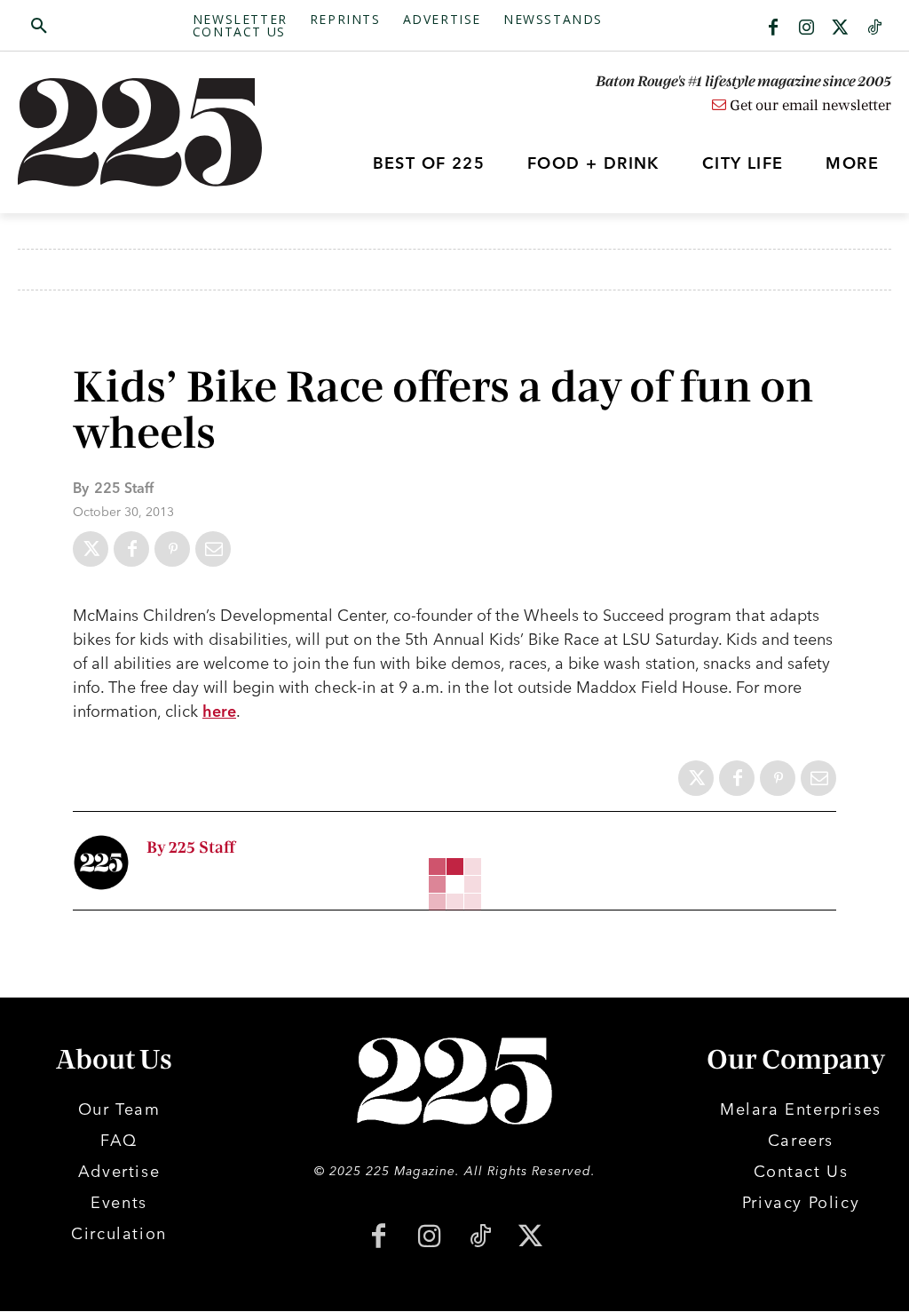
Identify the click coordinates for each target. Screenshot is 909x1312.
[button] (105, 26)
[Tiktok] (874, 28)
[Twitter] (841, 28)
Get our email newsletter (808, 105)
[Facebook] (773, 28)
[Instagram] (807, 28)
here (219, 711)
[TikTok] (479, 1238)
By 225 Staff (190, 848)
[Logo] (127, 132)
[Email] (213, 549)
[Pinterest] (172, 549)
